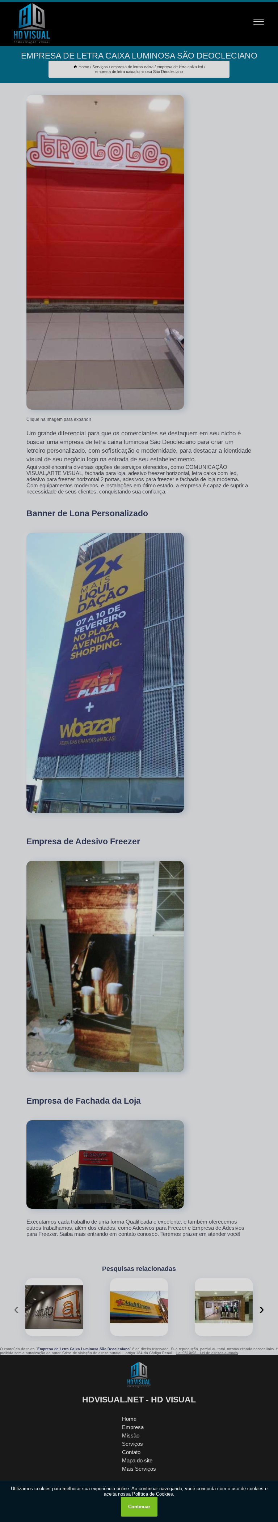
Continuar (139, 1506)
